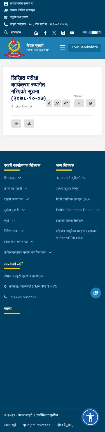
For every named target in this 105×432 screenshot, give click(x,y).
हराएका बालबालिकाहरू (69, 221)
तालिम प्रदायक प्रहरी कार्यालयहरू (25, 252)
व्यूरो (6, 221)
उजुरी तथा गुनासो (18, 17)
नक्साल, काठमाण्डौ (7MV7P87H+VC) (33, 286)
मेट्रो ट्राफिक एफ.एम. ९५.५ (73, 199)
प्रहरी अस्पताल (13, 199)
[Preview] (16, 123)
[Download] (29, 123)
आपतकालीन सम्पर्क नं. (21, 3)
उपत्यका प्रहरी (13, 189)
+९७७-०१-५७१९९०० (22, 297)
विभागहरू (9, 178)
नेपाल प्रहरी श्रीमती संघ (70, 178)
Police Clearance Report (75, 210)
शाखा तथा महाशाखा (16, 242)
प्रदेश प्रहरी (11, 210)
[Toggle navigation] (62, 48)
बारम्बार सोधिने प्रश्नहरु (22, 10)
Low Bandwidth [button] (85, 47)
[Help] (95, 293)
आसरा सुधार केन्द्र (67, 189)
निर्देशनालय (11, 231)
